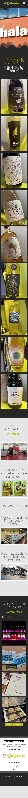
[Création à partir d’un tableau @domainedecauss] (14, 709)
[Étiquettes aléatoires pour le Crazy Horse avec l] (14, 633)
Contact (14, 769)
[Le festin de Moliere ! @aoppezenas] (14, 684)
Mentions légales (14, 766)
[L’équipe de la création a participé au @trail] (14, 658)
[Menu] (23, 3)
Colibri (19, 793)
